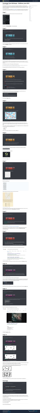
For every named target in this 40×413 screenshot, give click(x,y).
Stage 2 (30, 10)
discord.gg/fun (15, 9)
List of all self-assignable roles (6, 401)
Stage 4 (30, 12)
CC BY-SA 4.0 (9, 411)
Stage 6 (30, 14)
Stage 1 (30, 9)
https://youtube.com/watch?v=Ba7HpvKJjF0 (13, 226)
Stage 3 (30, 11)
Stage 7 (30, 15)
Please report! (35, 411)
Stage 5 (30, 13)
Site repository (30, 410)
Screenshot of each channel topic (7, 398)
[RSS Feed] (37, 1)
